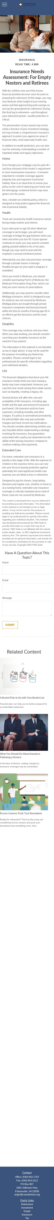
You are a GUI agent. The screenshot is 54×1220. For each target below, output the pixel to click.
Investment (27, 1207)
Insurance (27, 1214)
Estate (27, 1211)
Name (5, 562)
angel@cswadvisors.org (27, 1194)
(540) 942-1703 (30, 1177)
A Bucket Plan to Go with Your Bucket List (22, 697)
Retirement (27, 1204)
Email (5, 580)
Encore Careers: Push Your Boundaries (21, 813)
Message (7, 598)
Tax (27, 1218)
